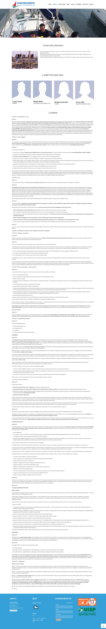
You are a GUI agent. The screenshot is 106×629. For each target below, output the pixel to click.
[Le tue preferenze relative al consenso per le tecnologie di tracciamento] (103, 626)
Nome (57, 609)
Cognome (58, 614)
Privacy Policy (14, 610)
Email (58, 604)
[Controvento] (23, 4)
